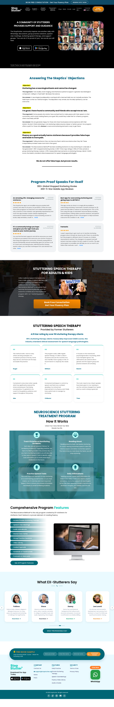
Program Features (34, 9)
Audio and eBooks (20, 529)
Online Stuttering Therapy (27, 9)
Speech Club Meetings (21, 525)
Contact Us (37, 668)
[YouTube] (60, 695)
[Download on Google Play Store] (26, 678)
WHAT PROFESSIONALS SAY (57, 631)
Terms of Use (74, 668)
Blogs (60, 9)
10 (60, 625)
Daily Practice (56, 668)
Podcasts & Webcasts (21, 556)
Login (73, 9)
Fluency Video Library (59, 680)
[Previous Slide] (2, 608)
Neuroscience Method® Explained (52, 9)
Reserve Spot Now (79, 2)
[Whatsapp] (64, 695)
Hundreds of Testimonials (22, 552)
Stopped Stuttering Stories (43, 9)
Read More (15, 619)
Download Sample (94, 654)
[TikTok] (52, 695)
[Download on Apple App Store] (15, 678)
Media (64, 9)
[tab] (28, 520)
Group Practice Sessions (22, 538)
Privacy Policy (74, 671)
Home (35, 675)
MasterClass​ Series (20, 534)
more (36, 217)
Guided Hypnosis (19, 547)
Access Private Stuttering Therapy (26, 520)
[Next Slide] (112, 608)
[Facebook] (48, 695)
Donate (69, 9)
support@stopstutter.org (43, 671)
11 (62, 625)
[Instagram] (56, 695)
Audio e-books (56, 683)
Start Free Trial (98, 9)
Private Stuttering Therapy (57, 673)
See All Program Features (24, 563)
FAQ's (35, 678)
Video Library (18, 543)
